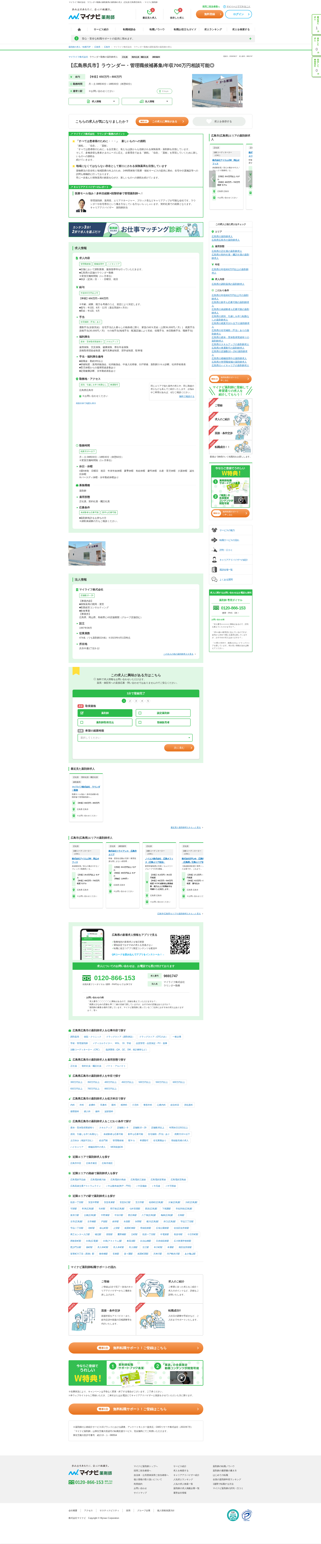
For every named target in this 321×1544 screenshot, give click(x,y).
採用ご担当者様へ (211, 6)
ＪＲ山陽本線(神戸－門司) (118, 1186)
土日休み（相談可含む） (82, 1140)
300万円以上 (76, 1082)
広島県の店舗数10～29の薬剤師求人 (229, 353)
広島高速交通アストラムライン (85, 1186)
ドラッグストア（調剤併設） (120, 1036)
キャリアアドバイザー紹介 (186, 1475)
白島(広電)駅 (92, 1241)
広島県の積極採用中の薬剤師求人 (229, 358)
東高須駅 (131, 1241)
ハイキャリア (114, 264)
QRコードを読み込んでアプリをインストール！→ (138, 954)
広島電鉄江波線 (138, 1179)
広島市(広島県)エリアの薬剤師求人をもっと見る (179, 914)
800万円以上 (110, 1088)
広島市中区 (75, 1163)
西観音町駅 (75, 1241)
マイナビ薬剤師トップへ (146, 1466)
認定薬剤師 (163, 713)
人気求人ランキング (183, 1479)
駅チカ (131, 1140)
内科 (72, 1105)
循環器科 (74, 1111)
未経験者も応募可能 (90, 512)
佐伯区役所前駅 (181, 1228)
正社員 (73, 1066)
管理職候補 (86, 264)
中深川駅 (119, 1215)
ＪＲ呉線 (155, 1186)
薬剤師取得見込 (105, 722)
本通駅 (170, 1247)
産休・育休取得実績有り (92, 341)
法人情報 (149, 101)
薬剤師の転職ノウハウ (224, 1466)
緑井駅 (115, 1221)
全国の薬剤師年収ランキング (227, 1479)
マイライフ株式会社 (78, 57)
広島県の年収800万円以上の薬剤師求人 (230, 271)
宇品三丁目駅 (187, 1221)
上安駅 (116, 1228)
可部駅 (73, 1208)
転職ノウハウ (157, 29)
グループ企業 (143, 1510)
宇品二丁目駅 (76, 1228)
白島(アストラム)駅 (112, 1241)
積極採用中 (99, 264)
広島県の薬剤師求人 (222, 236)
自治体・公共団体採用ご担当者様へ (151, 1475)
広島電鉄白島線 (118, 1179)
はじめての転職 (220, 1475)
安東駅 (116, 1253)
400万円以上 (110, 1082)
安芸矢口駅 (125, 1202)
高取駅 (109, 1234)
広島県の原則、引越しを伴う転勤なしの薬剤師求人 (230, 318)
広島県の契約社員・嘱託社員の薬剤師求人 (230, 256)
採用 (128, 1510)
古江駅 (145, 1247)
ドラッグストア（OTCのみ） (153, 1036)
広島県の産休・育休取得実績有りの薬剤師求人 (230, 339)
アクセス (165, 91)
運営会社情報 (179, 1493)
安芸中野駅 (93, 1202)
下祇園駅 (166, 1208)
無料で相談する (186, 396)
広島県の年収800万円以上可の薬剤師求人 (230, 297)
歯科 (97, 1111)
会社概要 (73, 1510)
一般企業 (177, 1036)
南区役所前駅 (185, 1247)
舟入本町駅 (118, 1247)
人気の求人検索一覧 (183, 1484)
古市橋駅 (91, 1221)
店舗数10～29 (87, 595)
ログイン (238, 14)
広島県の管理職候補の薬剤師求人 (229, 362)
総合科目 (175, 1105)
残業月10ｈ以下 (88, 451)
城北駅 (98, 1234)
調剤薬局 (74, 1036)
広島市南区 (107, 1163)
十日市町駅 (192, 1234)
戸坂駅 (104, 1221)
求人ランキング (213, 29)
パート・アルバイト (116, 1066)
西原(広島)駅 (151, 1208)
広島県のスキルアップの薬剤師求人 (230, 344)
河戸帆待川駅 (173, 1253)
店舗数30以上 (157, 1127)
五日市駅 (139, 1202)
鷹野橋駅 (122, 1234)
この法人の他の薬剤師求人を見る (178, 654)
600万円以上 (179, 1082)
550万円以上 (162, 1082)
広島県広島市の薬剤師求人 (226, 240)
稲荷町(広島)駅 (156, 1202)
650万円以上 (76, 1088)
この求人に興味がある (158, 121)
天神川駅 (157, 1253)
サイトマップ (140, 1493)
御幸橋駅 (103, 1253)
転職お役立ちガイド (185, 29)
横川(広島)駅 (152, 1221)
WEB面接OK (117, 1147)
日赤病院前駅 (162, 1241)
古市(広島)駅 (76, 1221)
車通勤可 (114, 385)
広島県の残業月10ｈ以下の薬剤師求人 (230, 325)
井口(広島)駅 (170, 1221)
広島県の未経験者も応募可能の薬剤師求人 (230, 311)
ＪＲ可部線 (170, 1186)
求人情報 (96, 101)
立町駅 (134, 1234)
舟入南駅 (133, 1247)
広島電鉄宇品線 (78, 1179)
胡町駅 (91, 1228)
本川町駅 (158, 1247)
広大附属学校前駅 (182, 1241)
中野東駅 (105, 1215)
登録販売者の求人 (180, 1140)
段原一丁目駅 (76, 1202)
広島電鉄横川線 (98, 1179)
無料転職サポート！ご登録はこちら (133, 1348)
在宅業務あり (159, 1140)
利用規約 (138, 1484)
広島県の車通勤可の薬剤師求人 (228, 347)
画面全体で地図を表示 (86, 403)
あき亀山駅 (190, 1253)
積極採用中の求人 (97, 1147)
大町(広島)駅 (191, 1202)
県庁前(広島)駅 (117, 1208)
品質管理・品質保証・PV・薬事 (151, 1043)
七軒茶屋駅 (134, 1208)
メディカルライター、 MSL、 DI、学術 (112, 1043)
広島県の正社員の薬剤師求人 (227, 251)
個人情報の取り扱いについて (148, 1479)
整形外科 (147, 1105)
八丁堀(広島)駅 (149, 1215)
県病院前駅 (145, 1228)
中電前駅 (164, 1234)
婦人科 (87, 1111)
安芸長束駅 (109, 1202)
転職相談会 (129, 29)
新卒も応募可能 (109, 512)
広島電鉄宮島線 (178, 1179)
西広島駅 (132, 1215)
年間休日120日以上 (178, 1127)
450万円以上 (128, 1082)
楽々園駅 (128, 1253)
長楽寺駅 (178, 1234)
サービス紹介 (101, 29)
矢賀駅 (127, 1221)
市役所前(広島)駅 (184, 1208)
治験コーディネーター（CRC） (85, 1049)
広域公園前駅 (162, 1228)
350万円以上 (93, 1082)
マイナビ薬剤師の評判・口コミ (228, 1488)
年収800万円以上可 (89, 293)
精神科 (124, 1105)
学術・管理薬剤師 (79, 1043)
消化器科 (188, 1105)
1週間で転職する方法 (223, 1484)
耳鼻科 (103, 1105)
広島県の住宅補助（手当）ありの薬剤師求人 (230, 332)
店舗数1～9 (122, 1127)
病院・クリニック (92, 1036)
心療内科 (161, 1105)
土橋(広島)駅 (90, 1215)
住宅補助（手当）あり (91, 322)
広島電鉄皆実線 (158, 1179)
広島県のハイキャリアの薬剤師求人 (230, 365)
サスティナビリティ (109, 1510)
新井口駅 (74, 1215)
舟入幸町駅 (102, 1247)
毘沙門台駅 (75, 1247)
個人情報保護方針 (166, 1510)
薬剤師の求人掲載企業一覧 (186, 1488)
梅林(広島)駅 (167, 1215)
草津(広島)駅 (88, 1208)
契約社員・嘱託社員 (91, 1066)
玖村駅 (102, 1208)
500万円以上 (145, 1082)
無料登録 (209, 14)
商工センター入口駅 (80, 1234)
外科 (82, 1105)
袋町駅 (89, 1247)
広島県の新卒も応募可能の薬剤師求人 (230, 304)
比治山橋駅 (145, 1241)
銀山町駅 (104, 1228)
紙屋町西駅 (143, 1253)
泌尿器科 (108, 1111)
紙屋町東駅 (130, 1228)
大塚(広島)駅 (174, 1202)
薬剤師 (105, 713)
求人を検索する (241, 29)
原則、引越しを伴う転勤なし (94, 385)
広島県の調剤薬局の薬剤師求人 (228, 284)
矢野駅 (138, 1221)
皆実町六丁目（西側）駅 (82, 1253)
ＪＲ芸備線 (141, 1186)
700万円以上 (93, 1088)
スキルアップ (112, 341)
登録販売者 (163, 722)
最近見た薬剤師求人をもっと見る (186, 827)
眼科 (114, 1105)
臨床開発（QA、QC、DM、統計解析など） (127, 1049)
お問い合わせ (140, 1488)
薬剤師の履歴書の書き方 (225, 1470)
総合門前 (103, 1140)
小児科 (135, 1105)
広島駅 (181, 1215)
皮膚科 (92, 1105)
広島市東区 (91, 1163)
